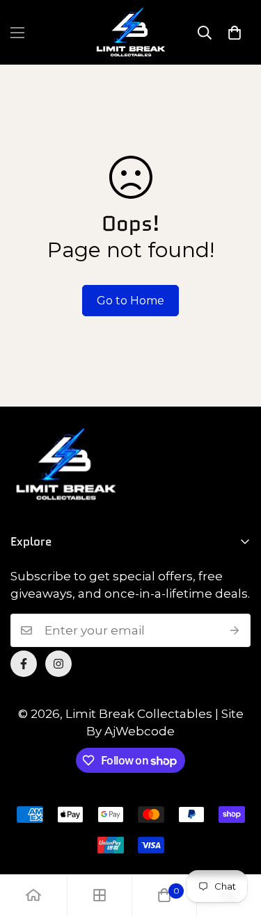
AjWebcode (139, 731)
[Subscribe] (235, 630)
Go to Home (130, 300)
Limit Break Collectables (138, 714)
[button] (235, 33)
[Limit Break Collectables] (131, 32)
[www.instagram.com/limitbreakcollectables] (58, 664)
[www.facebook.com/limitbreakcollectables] (23, 664)
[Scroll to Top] (236, 842)
